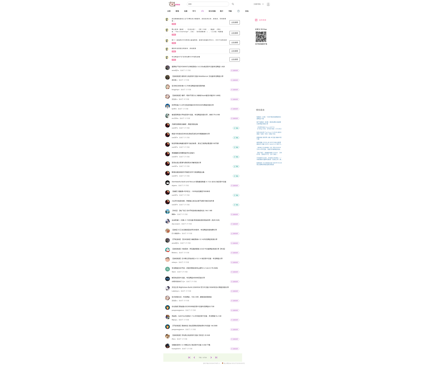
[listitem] (202, 21)
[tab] (169, 11)
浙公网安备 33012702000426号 (234, 363)
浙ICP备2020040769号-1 (211, 363)
